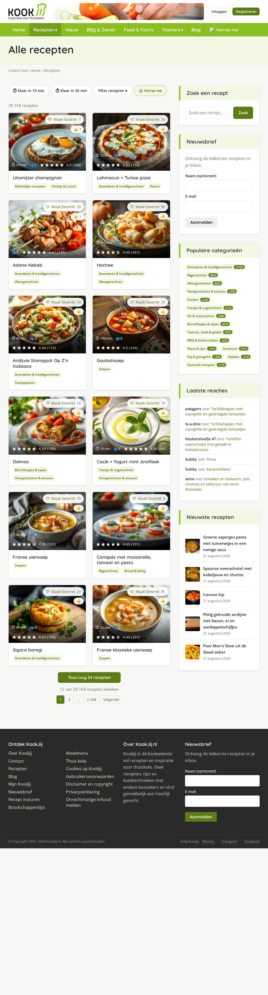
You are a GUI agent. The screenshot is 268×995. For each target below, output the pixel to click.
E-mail (190, 196)
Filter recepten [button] (112, 90)
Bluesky (208, 841)
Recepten (44, 29)
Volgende (111, 699)
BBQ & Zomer (101, 29)
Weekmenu (77, 753)
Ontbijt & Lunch (64, 186)
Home (19, 29)
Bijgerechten (108, 571)
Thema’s (171, 29)
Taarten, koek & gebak (209, 332)
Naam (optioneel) (200, 175)
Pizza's (155, 186)
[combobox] (208, 113)
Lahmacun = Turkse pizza (124, 177)
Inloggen (219, 11)
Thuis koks (76, 761)
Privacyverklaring (83, 792)
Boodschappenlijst (26, 807)
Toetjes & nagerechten (116, 470)
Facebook (252, 841)
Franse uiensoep (30, 557)
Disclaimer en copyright (89, 784)
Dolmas (21, 461)
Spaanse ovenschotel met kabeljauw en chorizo (227, 571)
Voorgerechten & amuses (34, 478)
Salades (238, 356)
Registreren (246, 11)
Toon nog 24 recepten (89, 677)
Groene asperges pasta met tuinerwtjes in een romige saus (225, 543)
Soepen (104, 369)
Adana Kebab (27, 265)
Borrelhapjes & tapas (30, 470)
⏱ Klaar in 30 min (71, 90)
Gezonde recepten (206, 365)
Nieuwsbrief (20, 792)
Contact (16, 761)
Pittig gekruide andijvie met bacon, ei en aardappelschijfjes (225, 621)
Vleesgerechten (26, 281)
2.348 (91, 699)
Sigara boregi (27, 650)
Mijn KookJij (19, 784)
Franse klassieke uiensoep (124, 650)
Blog (196, 29)
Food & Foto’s (138, 29)
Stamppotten (25, 382)
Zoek (243, 112)
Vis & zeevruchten (205, 316)
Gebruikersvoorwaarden (90, 776)
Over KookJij (20, 753)
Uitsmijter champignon (37, 177)
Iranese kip (213, 594)
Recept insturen (24, 799)
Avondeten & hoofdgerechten (121, 186)
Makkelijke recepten (30, 186)
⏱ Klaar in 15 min (28, 90)
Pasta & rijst (201, 348)
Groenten (235, 348)
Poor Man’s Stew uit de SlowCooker (224, 649)
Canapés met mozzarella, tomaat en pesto (124, 559)
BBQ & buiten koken (207, 340)
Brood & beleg (135, 571)
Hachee (105, 265)
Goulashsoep (110, 360)
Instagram (229, 841)
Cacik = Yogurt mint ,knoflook (128, 461)
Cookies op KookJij (84, 768)
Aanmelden (201, 222)
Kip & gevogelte (203, 356)
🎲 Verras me (223, 29)
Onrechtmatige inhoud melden (88, 802)
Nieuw (71, 29)
